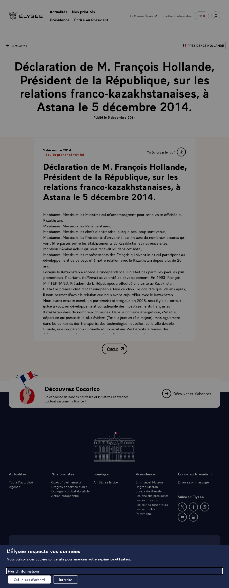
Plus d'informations (24, 570)
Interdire (65, 579)
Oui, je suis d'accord (29, 579)
